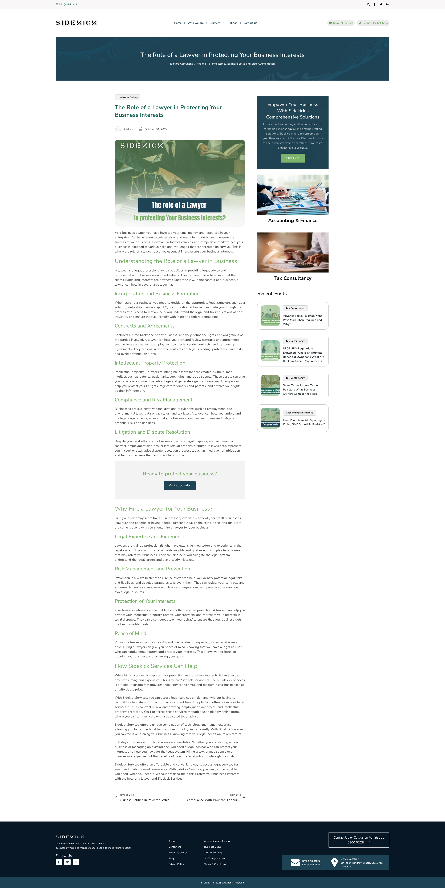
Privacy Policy (176, 864)
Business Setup (212, 846)
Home (178, 23)
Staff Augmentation (215, 858)
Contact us (250, 23)
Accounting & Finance (292, 220)
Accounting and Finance (217, 841)
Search (368, 4)
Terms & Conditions (215, 864)
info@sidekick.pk (68, 4)
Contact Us (175, 846)
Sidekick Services (127, 725)
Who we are (196, 23)
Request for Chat (343, 23)
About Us (174, 841)
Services (215, 23)
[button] (222, 23)
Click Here (293, 158)
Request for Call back (375, 23)
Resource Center (178, 852)
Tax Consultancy (293, 278)
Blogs (234, 23)
